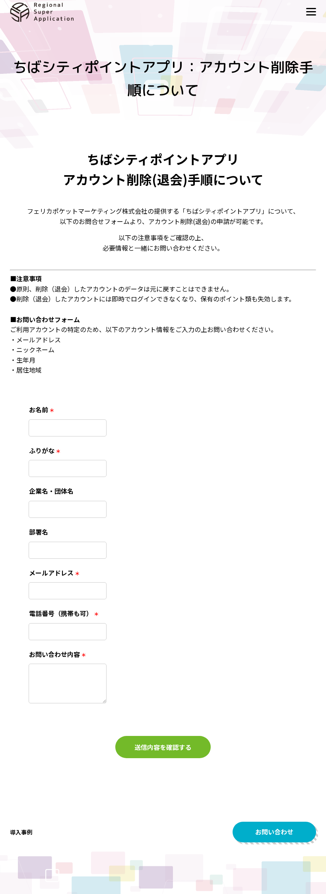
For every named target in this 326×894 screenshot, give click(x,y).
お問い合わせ (274, 831)
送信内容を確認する (163, 747)
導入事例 (21, 832)
